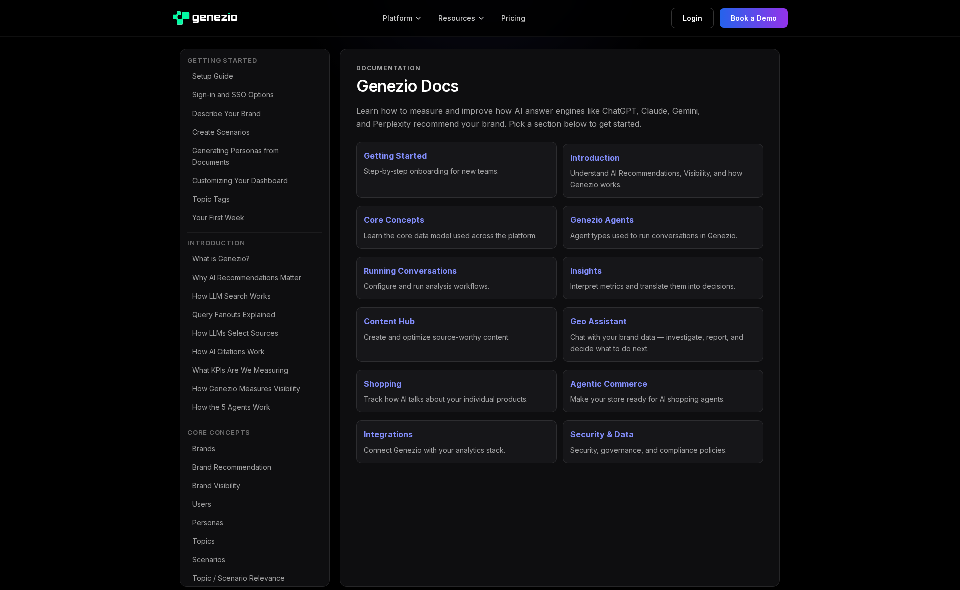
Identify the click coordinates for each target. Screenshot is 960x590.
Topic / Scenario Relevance (238, 578)
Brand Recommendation (232, 467)
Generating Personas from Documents (235, 156)
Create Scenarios (221, 132)
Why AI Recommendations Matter (247, 278)
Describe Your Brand (226, 114)
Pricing (514, 18)
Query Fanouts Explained (234, 314)
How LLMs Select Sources (235, 333)
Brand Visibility (216, 486)
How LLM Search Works (231, 296)
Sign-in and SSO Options (233, 94)
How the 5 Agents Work (231, 407)
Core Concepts (219, 432)
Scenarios (209, 560)
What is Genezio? (221, 258)
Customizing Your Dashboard (240, 180)
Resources (457, 18)
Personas (208, 522)
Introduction (216, 243)
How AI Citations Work (228, 352)
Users (202, 504)
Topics (203, 541)
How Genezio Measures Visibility (246, 388)
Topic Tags (211, 199)
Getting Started (223, 60)
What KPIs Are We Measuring (240, 370)
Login (692, 18)
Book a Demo (754, 18)
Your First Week (218, 218)
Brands (204, 448)
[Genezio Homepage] (205, 18)
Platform (397, 18)
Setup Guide (213, 76)
